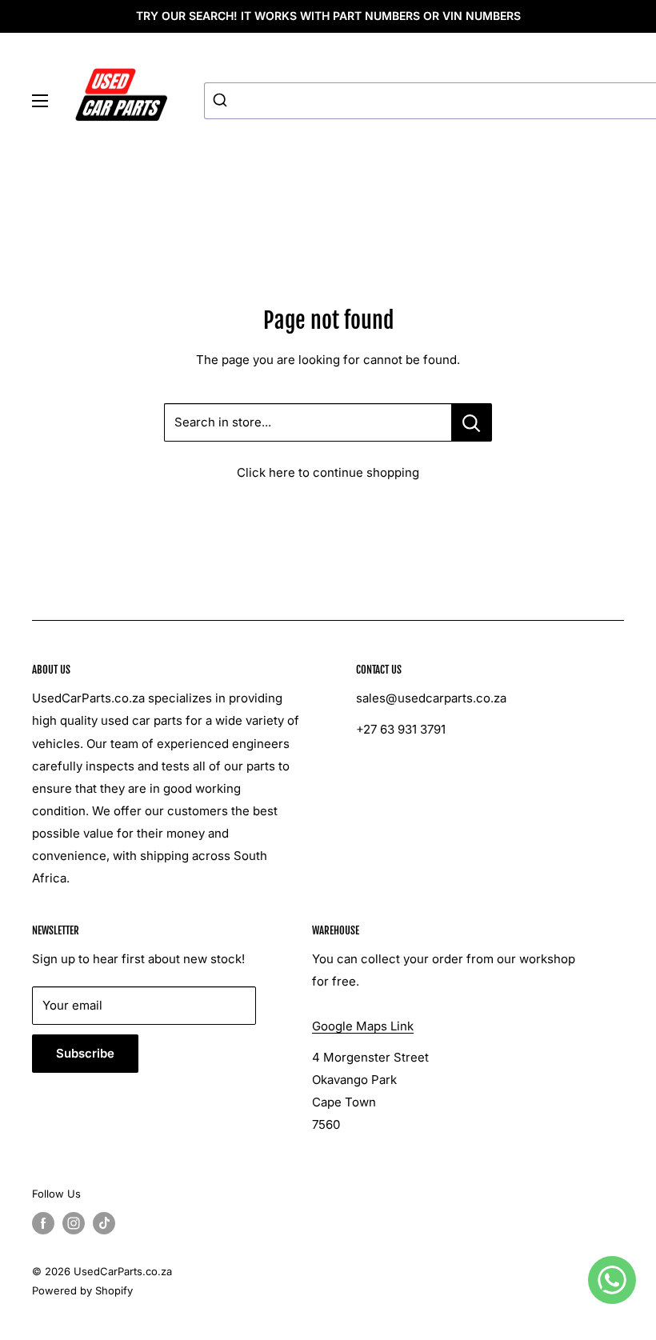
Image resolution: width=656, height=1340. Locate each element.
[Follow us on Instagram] (73, 1223)
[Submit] (222, 100)
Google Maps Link (363, 1026)
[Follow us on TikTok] (104, 1223)
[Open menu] (40, 100)
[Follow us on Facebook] (43, 1223)
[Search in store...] (471, 422)
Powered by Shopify (82, 1290)
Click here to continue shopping (328, 472)
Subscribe (85, 1053)
